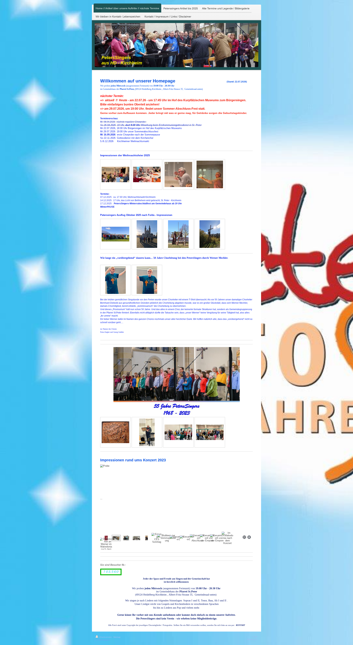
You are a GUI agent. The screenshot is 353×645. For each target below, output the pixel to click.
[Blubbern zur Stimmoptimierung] (166, 538)
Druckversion (105, 637)
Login (255, 636)
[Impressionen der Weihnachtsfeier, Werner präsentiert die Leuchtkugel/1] (178, 174)
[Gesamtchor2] (187, 538)
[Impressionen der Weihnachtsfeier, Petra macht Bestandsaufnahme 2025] (115, 174)
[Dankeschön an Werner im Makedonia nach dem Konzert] (106, 545)
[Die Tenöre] (175, 498)
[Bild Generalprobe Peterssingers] (146, 538)
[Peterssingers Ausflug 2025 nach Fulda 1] (115, 234)
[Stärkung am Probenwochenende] (136, 538)
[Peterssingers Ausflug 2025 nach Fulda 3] (178, 234)
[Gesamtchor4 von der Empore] (207, 538)
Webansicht (252, 639)
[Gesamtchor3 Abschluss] (197, 538)
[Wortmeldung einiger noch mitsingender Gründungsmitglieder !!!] (210, 432)
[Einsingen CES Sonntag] (156, 538)
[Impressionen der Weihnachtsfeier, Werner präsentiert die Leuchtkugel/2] (210, 174)
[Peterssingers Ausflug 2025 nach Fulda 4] (209, 234)
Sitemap (116, 637)
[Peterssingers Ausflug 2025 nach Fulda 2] (147, 234)
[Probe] (116, 538)
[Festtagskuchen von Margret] (115, 432)
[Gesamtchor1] (177, 538)
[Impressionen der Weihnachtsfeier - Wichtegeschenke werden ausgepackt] (147, 174)
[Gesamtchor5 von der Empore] (217, 538)
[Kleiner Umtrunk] (178, 432)
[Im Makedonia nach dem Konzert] (227, 538)
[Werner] (147, 432)
